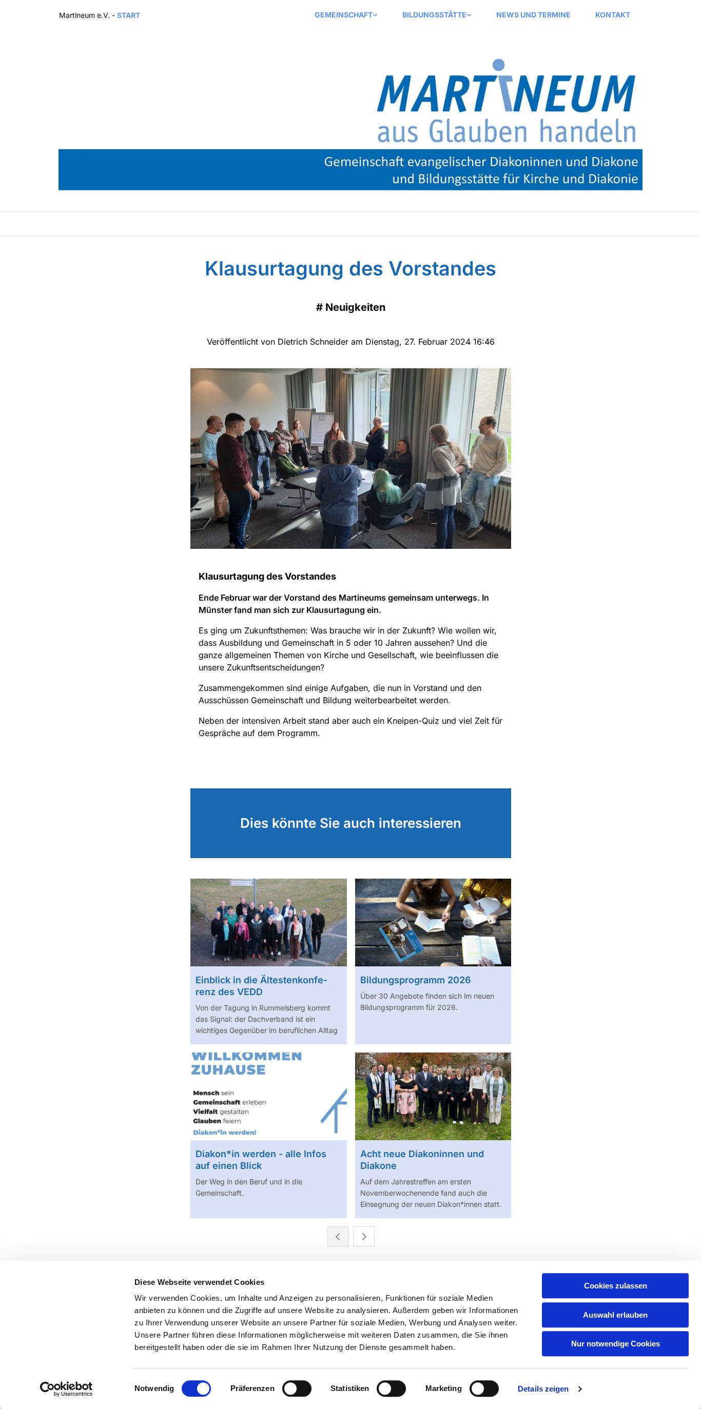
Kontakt (612, 14)
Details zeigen (543, 1388)
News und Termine (533, 14)
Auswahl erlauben (615, 1315)
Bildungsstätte (434, 14)
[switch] (296, 1388)
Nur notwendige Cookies (615, 1343)
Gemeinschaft (344, 14)
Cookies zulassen (615, 1285)
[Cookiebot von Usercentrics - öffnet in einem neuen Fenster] (66, 1389)
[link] (346, 15)
